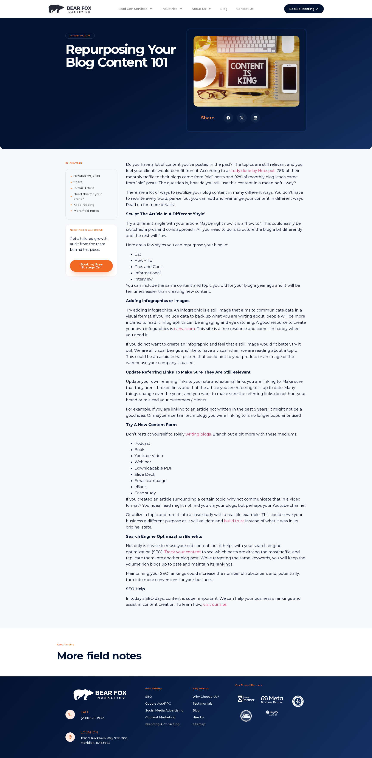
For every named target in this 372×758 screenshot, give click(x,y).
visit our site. (215, 604)
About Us (199, 9)
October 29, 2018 (86, 176)
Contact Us (245, 9)
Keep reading (83, 205)
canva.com (184, 328)
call (85, 712)
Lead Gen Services (132, 9)
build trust (233, 521)
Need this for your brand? (87, 196)
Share (77, 182)
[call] (70, 714)
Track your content (182, 552)
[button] (228, 118)
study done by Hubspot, (252, 170)
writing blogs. (199, 434)
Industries (169, 9)
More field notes (86, 211)
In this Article (84, 188)
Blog (223, 9)
